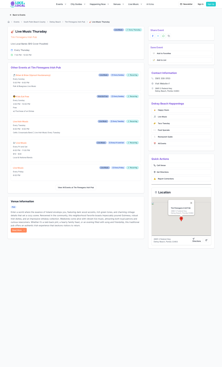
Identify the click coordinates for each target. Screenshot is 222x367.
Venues (117, 4)
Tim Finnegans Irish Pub (75, 22)
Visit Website (161, 83)
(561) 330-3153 (162, 78)
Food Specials (162, 130)
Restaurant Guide (163, 137)
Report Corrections (164, 179)
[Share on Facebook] (152, 36)
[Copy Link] (169, 36)
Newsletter (187, 4)
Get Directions (163, 172)
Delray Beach (55, 22)
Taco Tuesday (162, 123)
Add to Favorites (162, 53)
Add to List (159, 60)
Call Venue (161, 165)
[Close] (191, 203)
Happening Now (98, 4)
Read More (17, 230)
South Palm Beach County (34, 22)
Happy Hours (161, 110)
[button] (181, 219)
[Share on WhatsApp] (163, 36)
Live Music (133, 4)
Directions (196, 241)
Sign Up (211, 4)
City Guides (76, 4)
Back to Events (19, 15)
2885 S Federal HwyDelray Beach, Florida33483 (167, 89)
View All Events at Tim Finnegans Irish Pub (76, 187)
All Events (160, 143)
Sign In (200, 4)
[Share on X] (158, 36)
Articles (150, 4)
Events (59, 4)
